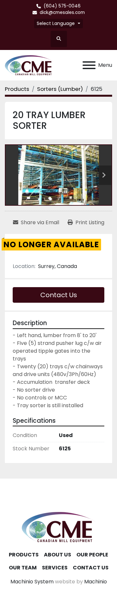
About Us (57, 554)
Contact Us (58, 294)
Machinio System (32, 581)
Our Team (23, 567)
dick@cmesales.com (62, 12)
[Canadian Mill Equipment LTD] (58, 526)
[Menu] (89, 65)
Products (24, 554)
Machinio (95, 581)
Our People (92, 554)
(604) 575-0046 (62, 6)
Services (55, 567)
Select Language (56, 23)
